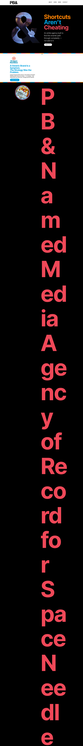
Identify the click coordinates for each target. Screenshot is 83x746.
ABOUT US (48, 44)
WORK (55, 2)
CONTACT (65, 2)
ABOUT (50, 2)
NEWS (59, 2)
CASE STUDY (14, 79)
